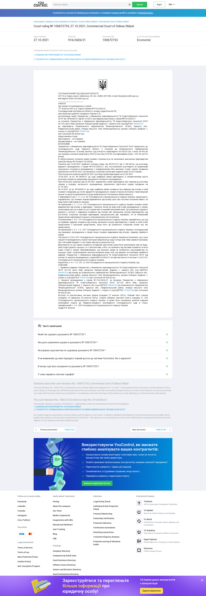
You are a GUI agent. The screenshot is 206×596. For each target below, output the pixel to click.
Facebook (22, 501)
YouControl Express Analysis (106, 537)
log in (159, 4)
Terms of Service (25, 548)
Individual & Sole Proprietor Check (105, 507)
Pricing (56, 501)
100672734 (161, 430)
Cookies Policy (24, 561)
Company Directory (61, 551)
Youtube (21, 511)
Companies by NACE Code (64, 556)
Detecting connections (103, 532)
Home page (39, 21)
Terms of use (23, 552)
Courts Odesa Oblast (88, 21)
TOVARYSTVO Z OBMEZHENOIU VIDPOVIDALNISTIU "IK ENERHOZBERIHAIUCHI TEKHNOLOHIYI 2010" (80, 59)
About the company (61, 506)
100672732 (69, 430)
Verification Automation (104, 527)
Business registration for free (97, 483)
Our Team (57, 511)
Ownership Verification (103, 518)
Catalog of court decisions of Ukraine (61, 21)
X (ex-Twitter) (24, 520)
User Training (59, 529)
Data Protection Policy (28, 557)
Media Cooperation (61, 515)
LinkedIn (21, 506)
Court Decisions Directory (64, 560)
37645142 (83, 131)
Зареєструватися (151, 590)
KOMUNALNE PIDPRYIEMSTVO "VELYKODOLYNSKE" (58, 55)
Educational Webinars (63, 525)
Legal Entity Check (101, 501)
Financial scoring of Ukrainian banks (106, 543)
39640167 (137, 124)
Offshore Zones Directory (64, 565)
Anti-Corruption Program (29, 566)
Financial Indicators (102, 523)
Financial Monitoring (102, 514)
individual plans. (146, 13)
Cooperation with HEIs (63, 520)
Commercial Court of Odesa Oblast (114, 21)
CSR (54, 538)
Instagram (22, 515)
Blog (55, 534)
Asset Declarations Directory (66, 574)
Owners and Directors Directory (67, 569)
